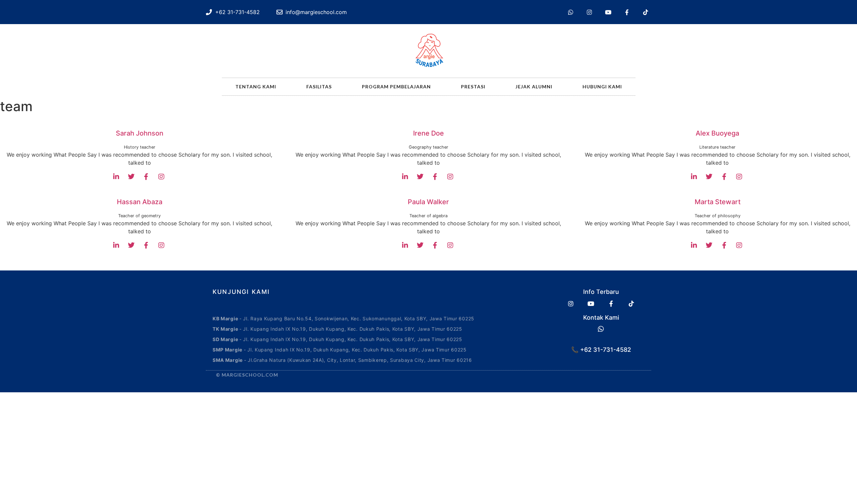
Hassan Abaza (139, 202)
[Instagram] (589, 12)
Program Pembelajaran (396, 86)
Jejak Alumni (534, 86)
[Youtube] (608, 12)
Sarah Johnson (139, 133)
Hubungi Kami (602, 86)
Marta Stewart (718, 202)
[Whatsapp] (570, 12)
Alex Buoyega (717, 133)
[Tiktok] (645, 12)
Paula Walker (428, 202)
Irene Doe (428, 133)
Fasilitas (319, 86)
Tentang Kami (255, 86)
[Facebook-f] (626, 12)
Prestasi (473, 86)
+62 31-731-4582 (604, 349)
